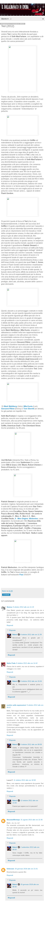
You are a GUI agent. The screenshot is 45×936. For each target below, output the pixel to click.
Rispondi (10, 625)
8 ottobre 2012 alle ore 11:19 (23, 607)
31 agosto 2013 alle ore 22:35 (32, 820)
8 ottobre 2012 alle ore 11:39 (31, 634)
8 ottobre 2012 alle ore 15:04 (31, 681)
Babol (14, 634)
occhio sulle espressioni (16, 705)
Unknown (10, 869)
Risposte (12, 630)
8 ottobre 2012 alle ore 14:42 (27, 663)
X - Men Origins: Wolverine (26, 519)
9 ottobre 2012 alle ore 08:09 (31, 744)
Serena (9, 607)
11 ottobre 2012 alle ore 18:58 (25, 780)
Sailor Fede (11, 663)
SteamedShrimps (13, 820)
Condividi (6, 595)
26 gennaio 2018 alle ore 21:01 (26, 869)
